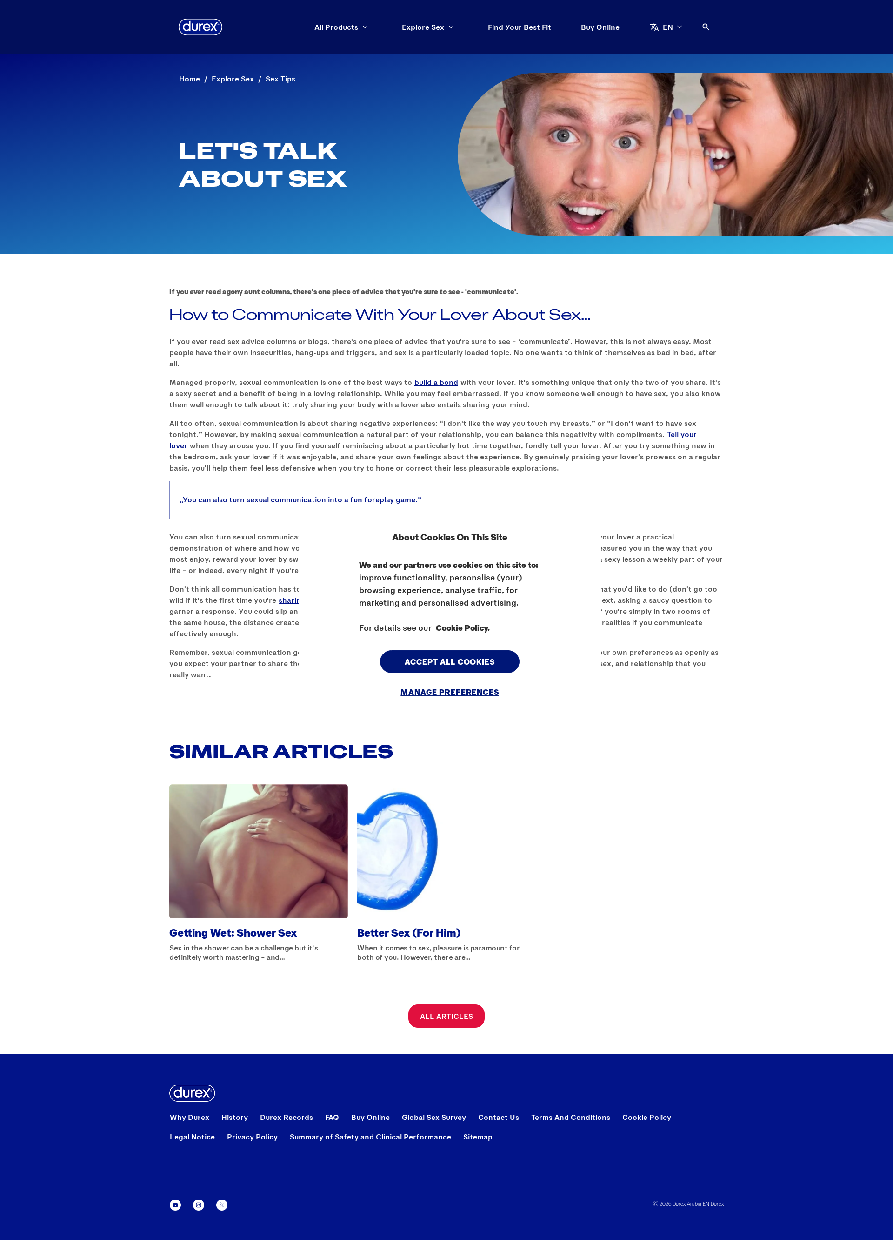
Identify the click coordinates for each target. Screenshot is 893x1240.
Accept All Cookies (449, 661)
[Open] (706, 27)
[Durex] (200, 27)
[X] (222, 1205)
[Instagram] (199, 1205)
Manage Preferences (449, 691)
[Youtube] (175, 1205)
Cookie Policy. (463, 627)
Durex (717, 1203)
